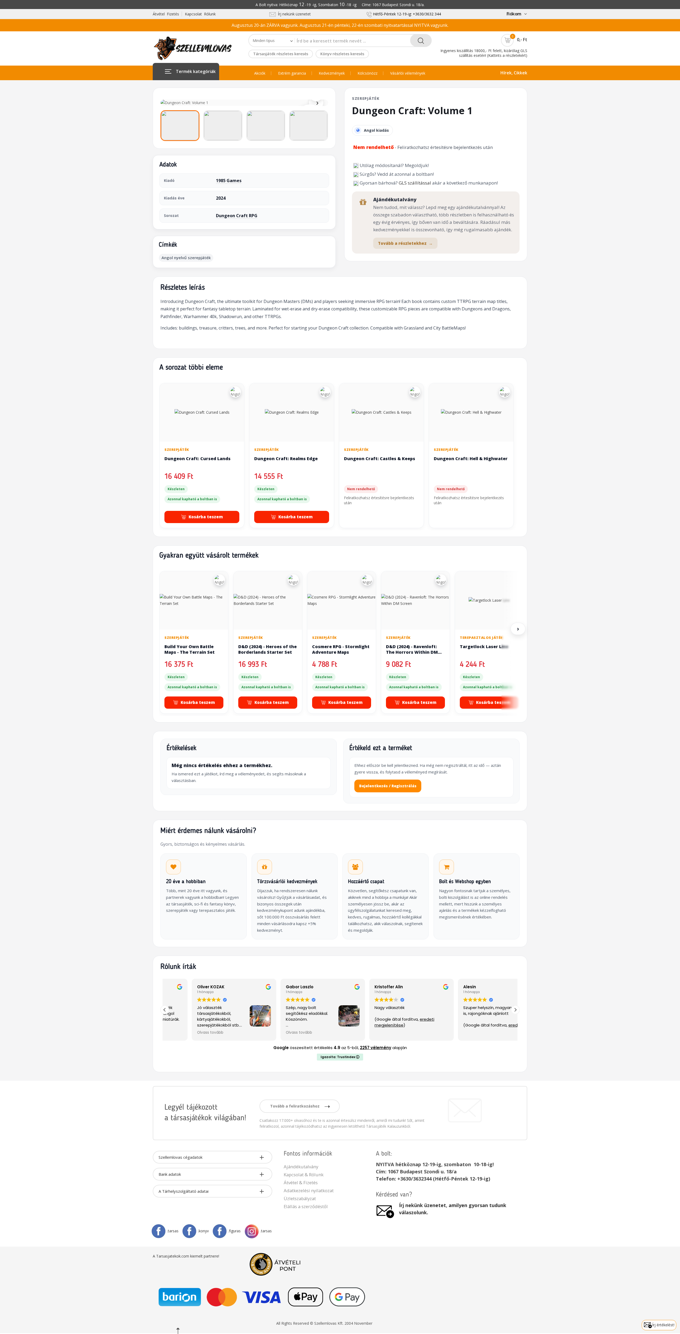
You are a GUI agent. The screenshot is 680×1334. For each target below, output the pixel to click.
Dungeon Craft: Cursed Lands (197, 458)
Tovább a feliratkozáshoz (295, 1106)
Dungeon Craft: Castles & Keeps (379, 458)
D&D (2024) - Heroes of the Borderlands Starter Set (267, 649)
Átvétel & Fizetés (301, 1182)
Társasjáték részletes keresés (280, 53)
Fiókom (514, 14)
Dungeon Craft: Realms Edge (286, 458)
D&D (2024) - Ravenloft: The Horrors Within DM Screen (412, 652)
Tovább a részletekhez (405, 243)
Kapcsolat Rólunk (200, 13)
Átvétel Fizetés (166, 13)
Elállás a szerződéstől (306, 1206)
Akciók (259, 73)
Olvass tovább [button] (183, 1032)
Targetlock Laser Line (484, 646)
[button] (515, 1010)
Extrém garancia (292, 73)
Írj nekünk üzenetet (293, 13)
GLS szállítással (415, 183)
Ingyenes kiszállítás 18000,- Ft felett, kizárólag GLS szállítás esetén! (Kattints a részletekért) (483, 53)
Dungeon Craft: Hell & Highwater (471, 458)
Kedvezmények (332, 73)
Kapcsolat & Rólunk (304, 1174)
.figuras (234, 1230)
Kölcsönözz (367, 73)
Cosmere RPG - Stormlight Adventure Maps (340, 649)
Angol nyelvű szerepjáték (186, 257)
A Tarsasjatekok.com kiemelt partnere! (186, 1256)
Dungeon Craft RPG (236, 216)
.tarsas (172, 1230)
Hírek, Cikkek (513, 73)
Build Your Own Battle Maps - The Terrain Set (189, 649)
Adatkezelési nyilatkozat (309, 1190)
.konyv (203, 1230)
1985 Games (228, 180)
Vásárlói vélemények (407, 73)
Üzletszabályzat (300, 1198)
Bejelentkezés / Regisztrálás (387, 785)
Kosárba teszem (206, 516)
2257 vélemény (375, 1047)
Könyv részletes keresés (342, 53)
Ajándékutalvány (301, 1167)
